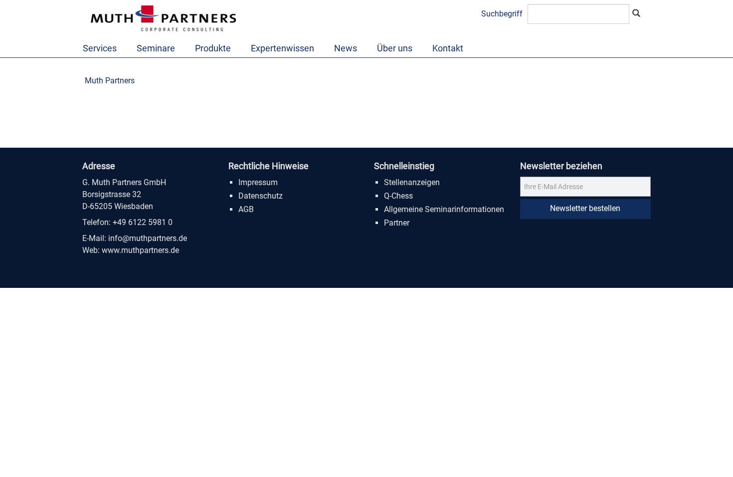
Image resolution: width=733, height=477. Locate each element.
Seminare (156, 48)
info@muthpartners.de (147, 238)
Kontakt (447, 48)
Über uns (394, 48)
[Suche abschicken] (636, 14)
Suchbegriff (502, 13)
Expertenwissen (282, 48)
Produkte (213, 48)
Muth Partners (110, 80)
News (345, 48)
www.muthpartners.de (140, 250)
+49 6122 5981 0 (143, 222)
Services (100, 48)
